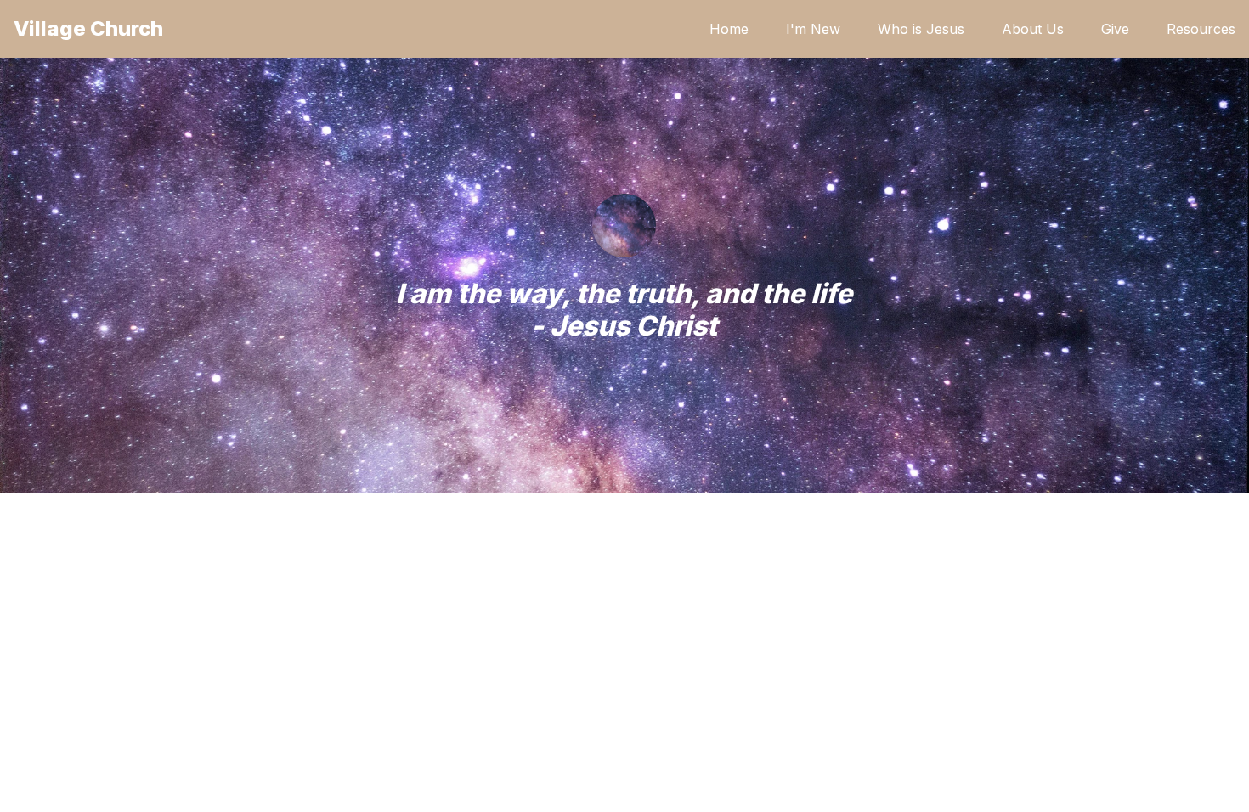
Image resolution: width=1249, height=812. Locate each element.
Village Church (88, 28)
